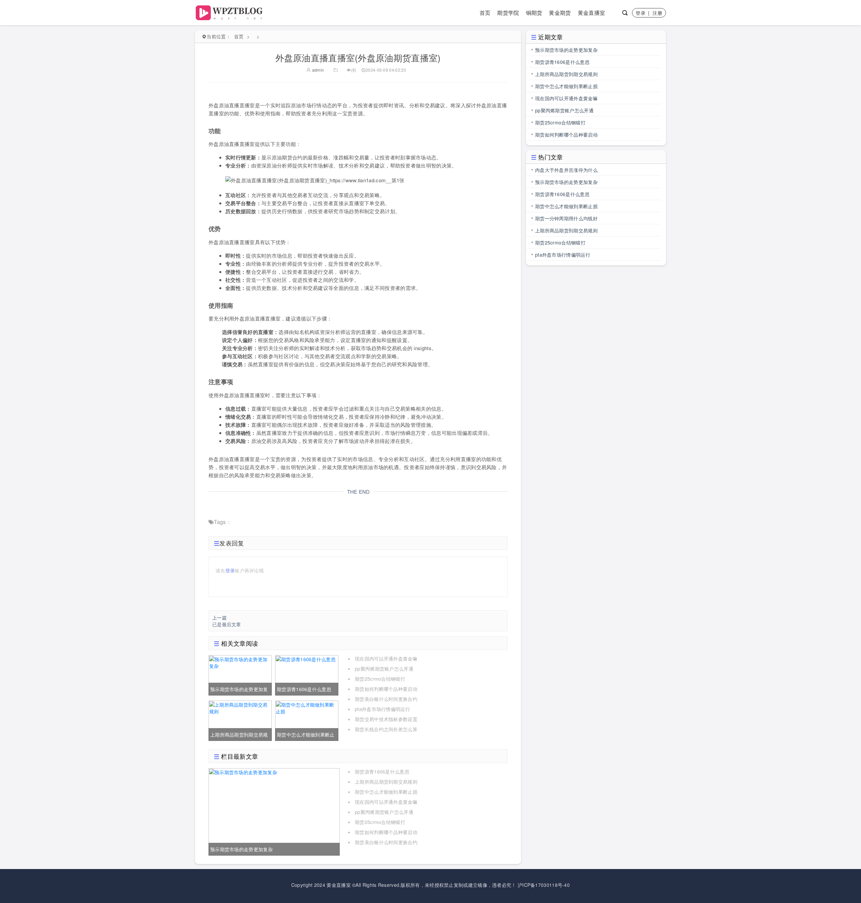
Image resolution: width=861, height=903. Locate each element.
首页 (485, 12)
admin (317, 70)
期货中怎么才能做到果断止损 (386, 791)
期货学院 (508, 12)
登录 (640, 12)
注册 (657, 12)
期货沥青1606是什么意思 (382, 771)
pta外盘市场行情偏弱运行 (382, 709)
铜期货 (534, 12)
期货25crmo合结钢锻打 (380, 678)
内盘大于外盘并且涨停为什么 (566, 169)
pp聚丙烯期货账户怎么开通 (384, 668)
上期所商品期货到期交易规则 (386, 781)
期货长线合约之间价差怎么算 (386, 729)
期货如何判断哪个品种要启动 (386, 688)
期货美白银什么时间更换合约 (386, 698)
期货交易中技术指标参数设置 (386, 719)
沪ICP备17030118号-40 (544, 884)
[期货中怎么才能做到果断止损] (306, 720)
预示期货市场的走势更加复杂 (566, 49)
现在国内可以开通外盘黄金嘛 (386, 658)
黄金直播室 (591, 12)
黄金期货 (560, 12)
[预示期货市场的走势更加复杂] (240, 674)
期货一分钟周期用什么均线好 (566, 218)
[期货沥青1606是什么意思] (306, 674)
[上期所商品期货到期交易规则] (240, 720)
